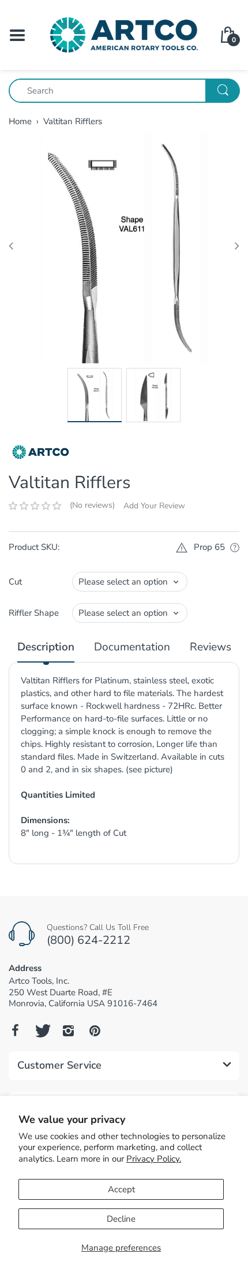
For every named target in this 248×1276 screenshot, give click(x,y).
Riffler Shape (34, 613)
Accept (121, 1189)
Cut (15, 581)
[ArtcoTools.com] (124, 34)
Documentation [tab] (132, 647)
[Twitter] (41, 1030)
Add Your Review (154, 505)
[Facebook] (15, 1030)
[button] (35, 506)
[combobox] (124, 91)
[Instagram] (68, 1030)
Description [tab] (45, 647)
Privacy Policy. (153, 1159)
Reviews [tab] (210, 647)
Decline (121, 1219)
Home (20, 121)
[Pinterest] (94, 1030)
